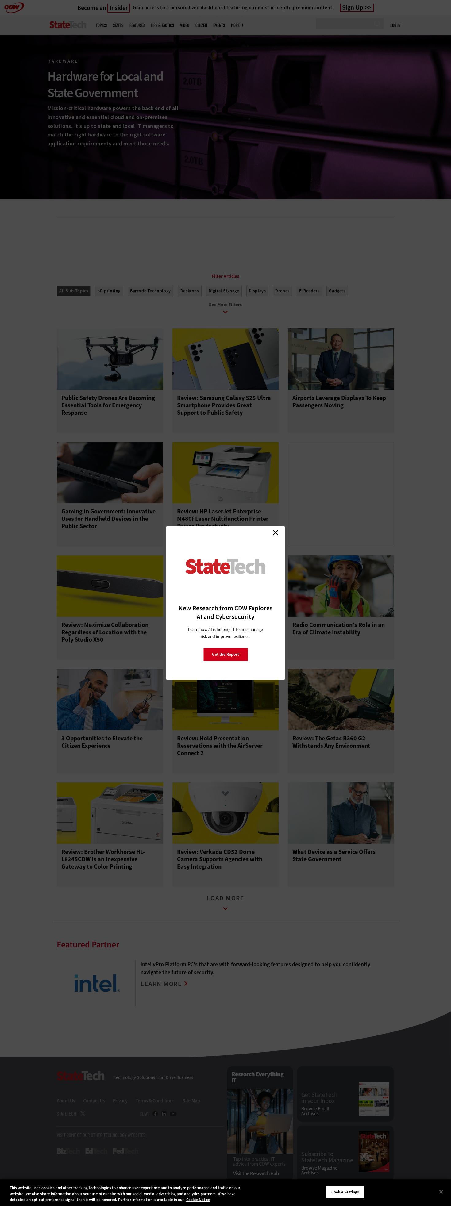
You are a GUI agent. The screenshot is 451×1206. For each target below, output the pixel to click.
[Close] (441, 1191)
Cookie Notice (198, 1199)
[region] (225, 1192)
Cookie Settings (345, 1191)
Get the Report (225, 654)
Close (275, 532)
